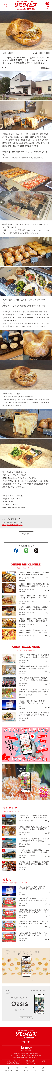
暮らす (29, 660)
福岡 (4, 53)
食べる (35, 53)
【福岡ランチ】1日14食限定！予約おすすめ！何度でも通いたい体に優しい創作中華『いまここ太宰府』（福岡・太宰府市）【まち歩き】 (34, 865)
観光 (28, 821)
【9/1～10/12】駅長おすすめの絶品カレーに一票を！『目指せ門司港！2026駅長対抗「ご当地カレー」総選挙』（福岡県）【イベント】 (34, 681)
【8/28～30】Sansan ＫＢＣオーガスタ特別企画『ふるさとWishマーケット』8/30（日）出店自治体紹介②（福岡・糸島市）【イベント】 (34, 901)
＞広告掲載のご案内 (29, 1061)
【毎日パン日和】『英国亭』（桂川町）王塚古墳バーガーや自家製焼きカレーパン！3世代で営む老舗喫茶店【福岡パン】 (34, 610)
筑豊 (20, 589)
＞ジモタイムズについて (13, 1061)
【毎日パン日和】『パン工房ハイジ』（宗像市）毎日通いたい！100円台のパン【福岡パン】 (34, 598)
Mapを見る (26, 534)
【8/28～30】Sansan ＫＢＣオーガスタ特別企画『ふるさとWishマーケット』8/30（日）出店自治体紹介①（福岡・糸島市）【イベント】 (34, 913)
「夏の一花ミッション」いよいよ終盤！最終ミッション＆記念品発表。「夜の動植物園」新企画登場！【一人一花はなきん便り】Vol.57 (34, 692)
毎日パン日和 (44, 53)
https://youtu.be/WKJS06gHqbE (12, 525)
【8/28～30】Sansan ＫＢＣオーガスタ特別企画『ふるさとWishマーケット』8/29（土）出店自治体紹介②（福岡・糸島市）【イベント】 (34, 925)
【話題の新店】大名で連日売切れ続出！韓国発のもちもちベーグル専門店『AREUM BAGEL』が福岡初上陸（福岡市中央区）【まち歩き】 (34, 669)
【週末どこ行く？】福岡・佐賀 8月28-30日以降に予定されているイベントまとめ (33, 703)
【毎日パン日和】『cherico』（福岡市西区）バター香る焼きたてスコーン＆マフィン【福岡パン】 (34, 575)
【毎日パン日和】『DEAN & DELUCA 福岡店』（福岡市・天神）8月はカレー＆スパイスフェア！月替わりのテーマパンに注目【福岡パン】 (33, 633)
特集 (32, 821)
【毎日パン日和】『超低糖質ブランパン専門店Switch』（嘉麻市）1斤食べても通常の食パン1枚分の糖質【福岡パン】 (34, 586)
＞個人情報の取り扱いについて (14, 1063)
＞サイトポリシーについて (31, 1063)
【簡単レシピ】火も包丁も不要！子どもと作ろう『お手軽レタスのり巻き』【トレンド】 (34, 715)
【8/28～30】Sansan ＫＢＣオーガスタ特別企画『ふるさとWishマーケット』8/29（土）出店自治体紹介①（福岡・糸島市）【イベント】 (34, 936)
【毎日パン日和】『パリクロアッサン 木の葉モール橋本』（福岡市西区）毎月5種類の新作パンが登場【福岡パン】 (34, 621)
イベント (24, 683)
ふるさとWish (31, 855)
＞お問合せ (43, 1061)
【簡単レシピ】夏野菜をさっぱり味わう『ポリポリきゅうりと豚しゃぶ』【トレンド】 (34, 657)
